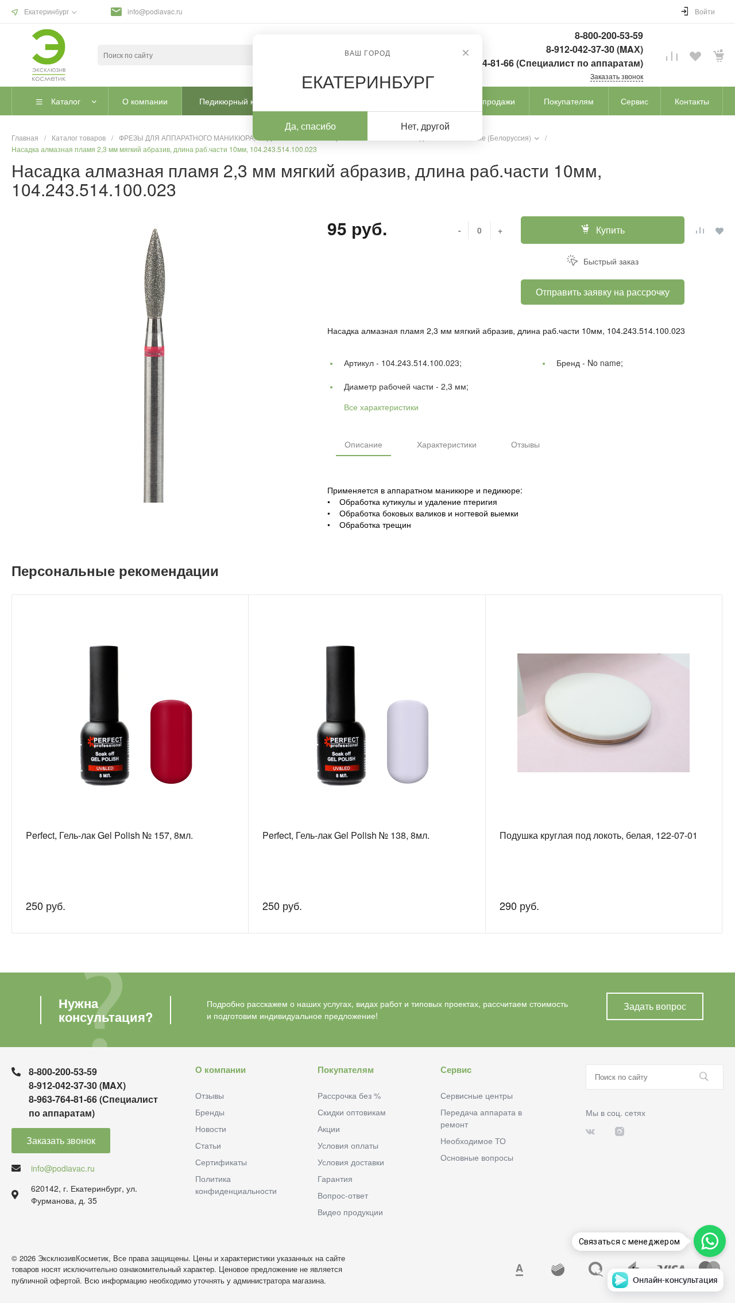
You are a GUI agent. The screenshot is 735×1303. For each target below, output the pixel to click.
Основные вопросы (476, 1157)
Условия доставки (351, 1162)
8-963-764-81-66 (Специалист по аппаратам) (544, 62)
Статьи (208, 1145)
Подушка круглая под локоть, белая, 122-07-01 (599, 835)
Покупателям (346, 1069)
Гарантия (335, 1178)
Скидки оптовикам (352, 1112)
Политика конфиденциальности (236, 1184)
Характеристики (447, 444)
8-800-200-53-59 (609, 35)
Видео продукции (350, 1212)
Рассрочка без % (349, 1095)
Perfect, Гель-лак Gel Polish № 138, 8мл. (346, 835)
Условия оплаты (348, 1145)
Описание (363, 444)
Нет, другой (425, 126)
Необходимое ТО (473, 1140)
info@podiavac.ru (155, 11)
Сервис (455, 1069)
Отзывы (525, 444)
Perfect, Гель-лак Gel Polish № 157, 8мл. (109, 835)
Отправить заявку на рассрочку (603, 291)
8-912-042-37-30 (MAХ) (594, 49)
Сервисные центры (476, 1095)
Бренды (210, 1112)
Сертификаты (221, 1162)
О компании (220, 1069)
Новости (210, 1128)
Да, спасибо (310, 126)
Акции (329, 1128)
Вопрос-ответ (343, 1195)
